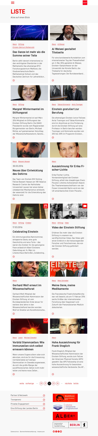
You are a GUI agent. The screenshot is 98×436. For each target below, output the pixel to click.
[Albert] (70, 416)
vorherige (30, 384)
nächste (68, 384)
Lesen (20, 337)
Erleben (28, 223)
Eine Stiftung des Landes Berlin (24, 408)
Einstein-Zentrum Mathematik (23, 47)
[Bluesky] (54, 431)
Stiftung (21, 44)
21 (45, 384)
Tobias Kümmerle (64, 104)
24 (58, 384)
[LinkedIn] (56, 431)
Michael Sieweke (30, 337)
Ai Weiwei (61, 44)
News (15, 44)
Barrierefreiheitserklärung (28, 431)
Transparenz (16, 400)
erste (22, 384)
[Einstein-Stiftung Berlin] (85, 2)
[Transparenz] (70, 407)
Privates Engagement (20, 404)
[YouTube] (61, 431)
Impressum (41, 431)
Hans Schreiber (63, 280)
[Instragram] (59, 431)
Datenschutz (15, 431)
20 (41, 384)
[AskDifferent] (70, 398)
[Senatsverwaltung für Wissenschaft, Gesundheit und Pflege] (70, 425)
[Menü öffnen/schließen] (13, 2)
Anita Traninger (77, 104)
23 (53, 384)
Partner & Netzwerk (19, 395)
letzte (75, 384)
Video (67, 223)
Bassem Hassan (24, 161)
